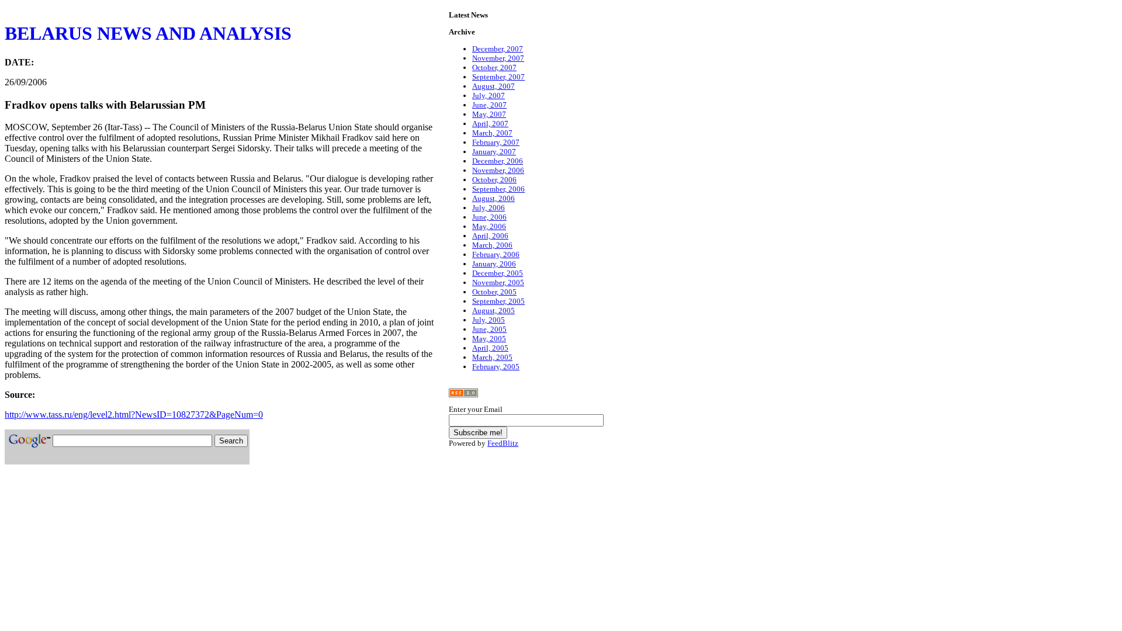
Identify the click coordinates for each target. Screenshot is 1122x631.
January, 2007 (494, 151)
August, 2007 (493, 86)
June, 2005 (489, 329)
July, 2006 (488, 207)
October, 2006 (494, 179)
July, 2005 (488, 320)
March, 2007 (492, 133)
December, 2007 (497, 48)
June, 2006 (489, 217)
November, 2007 (498, 58)
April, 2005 (490, 348)
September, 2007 (498, 76)
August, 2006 (493, 198)
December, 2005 (497, 273)
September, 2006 (498, 189)
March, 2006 (492, 245)
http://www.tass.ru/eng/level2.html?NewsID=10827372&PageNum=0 (134, 414)
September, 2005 (498, 301)
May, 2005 (489, 338)
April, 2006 (490, 235)
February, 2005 (496, 366)
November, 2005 (498, 282)
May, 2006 (489, 226)
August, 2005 (493, 310)
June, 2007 (489, 104)
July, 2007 (488, 95)
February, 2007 (496, 142)
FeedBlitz (502, 443)
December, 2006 (497, 161)
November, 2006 (498, 170)
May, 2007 (489, 114)
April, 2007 (490, 123)
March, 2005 (492, 357)
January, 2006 (494, 263)
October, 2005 (494, 291)
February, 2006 (496, 254)
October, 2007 (494, 67)
